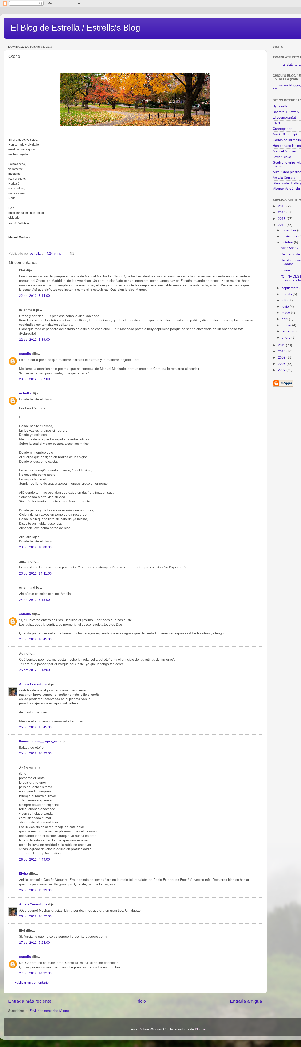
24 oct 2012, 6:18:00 (34, 600)
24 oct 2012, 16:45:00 (35, 639)
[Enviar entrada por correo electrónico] (71, 253)
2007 (282, 370)
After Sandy (289, 248)
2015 (282, 206)
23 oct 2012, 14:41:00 (35, 573)
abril (285, 319)
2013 (282, 218)
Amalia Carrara (284, 177)
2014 (282, 212)
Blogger (200, 1029)
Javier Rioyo (282, 157)
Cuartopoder (282, 129)
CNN (276, 123)
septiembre (290, 288)
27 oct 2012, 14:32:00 (35, 973)
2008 (282, 364)
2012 (282, 225)
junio (286, 306)
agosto (287, 294)
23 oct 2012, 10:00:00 (35, 547)
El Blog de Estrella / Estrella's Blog (75, 27)
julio (285, 300)
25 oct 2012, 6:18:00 (34, 670)
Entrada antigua (246, 1001)
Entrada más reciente (29, 1001)
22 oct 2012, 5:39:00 (34, 339)
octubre (288, 242)
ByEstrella (280, 106)
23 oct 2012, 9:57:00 (34, 379)
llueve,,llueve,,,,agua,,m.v (39, 741)
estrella (25, 353)
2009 (282, 357)
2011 (282, 345)
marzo (287, 325)
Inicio (140, 1001)
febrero (287, 331)
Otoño (285, 270)
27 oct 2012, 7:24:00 (34, 942)
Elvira (23, 873)
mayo (286, 312)
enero (286, 337)
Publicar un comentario (31, 982)
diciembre (289, 230)
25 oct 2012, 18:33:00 (35, 753)
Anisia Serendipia (33, 684)
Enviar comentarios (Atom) (49, 1010)
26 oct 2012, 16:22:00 (35, 916)
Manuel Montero (285, 151)
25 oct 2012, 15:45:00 (35, 727)
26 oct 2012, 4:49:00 (34, 859)
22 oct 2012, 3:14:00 (34, 295)
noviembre (290, 236)
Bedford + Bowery (286, 112)
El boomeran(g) (284, 117)
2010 (282, 351)
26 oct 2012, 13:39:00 (35, 890)
